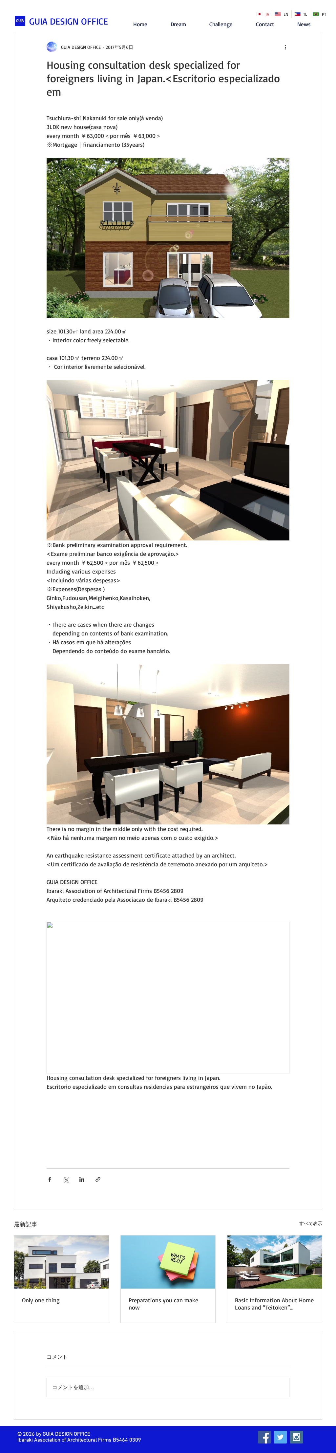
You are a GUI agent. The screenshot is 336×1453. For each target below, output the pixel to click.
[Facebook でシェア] (50, 1179)
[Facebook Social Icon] (264, 1437)
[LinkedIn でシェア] (82, 1179)
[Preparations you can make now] (168, 1262)
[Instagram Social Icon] (296, 1437)
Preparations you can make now (163, 1303)
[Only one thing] (61, 1262)
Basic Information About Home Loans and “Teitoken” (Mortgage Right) (274, 1303)
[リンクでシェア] (98, 1179)
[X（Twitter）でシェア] (66, 1179)
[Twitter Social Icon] (280, 1437)
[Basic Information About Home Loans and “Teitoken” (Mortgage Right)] (274, 1262)
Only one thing (41, 1300)
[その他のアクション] (285, 47)
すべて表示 (310, 1223)
